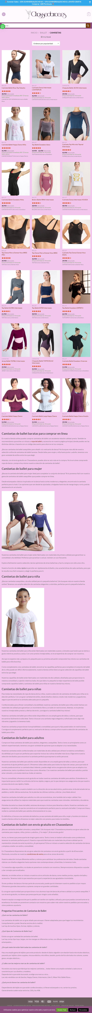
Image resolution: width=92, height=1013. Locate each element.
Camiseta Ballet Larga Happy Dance (44, 416)
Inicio (34, 32)
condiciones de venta (35, 854)
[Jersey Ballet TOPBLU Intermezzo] (16, 340)
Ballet (43, 32)
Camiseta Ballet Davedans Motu (13, 200)
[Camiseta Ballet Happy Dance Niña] (16, 123)
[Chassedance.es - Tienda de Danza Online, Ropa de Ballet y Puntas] (46, 14)
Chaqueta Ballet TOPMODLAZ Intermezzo (42, 362)
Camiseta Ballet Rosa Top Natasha (13, 88)
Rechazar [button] (73, 1010)
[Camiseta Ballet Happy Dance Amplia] (76, 395)
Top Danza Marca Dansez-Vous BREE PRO (14, 254)
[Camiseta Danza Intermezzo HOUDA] (76, 179)
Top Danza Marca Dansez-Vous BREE (44, 253)
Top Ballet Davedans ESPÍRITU (72, 308)
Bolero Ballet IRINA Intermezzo (43, 200)
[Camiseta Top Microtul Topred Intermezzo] (76, 123)
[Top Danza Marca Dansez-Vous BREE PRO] (16, 232)
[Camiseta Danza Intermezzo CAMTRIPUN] (46, 67)
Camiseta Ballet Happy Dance (12, 416)
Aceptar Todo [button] (62, 1010)
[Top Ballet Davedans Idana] (46, 123)
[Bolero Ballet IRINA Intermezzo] (46, 179)
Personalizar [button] (83, 1010)
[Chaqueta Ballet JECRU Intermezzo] (76, 67)
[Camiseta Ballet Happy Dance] (16, 395)
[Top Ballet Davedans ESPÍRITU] (76, 287)
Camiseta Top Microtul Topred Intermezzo (72, 145)
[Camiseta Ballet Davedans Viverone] (76, 340)
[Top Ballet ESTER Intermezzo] (46, 287)
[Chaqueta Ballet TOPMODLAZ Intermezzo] (46, 340)
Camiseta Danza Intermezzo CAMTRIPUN (41, 89)
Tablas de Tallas (67, 1005)
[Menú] (3, 14)
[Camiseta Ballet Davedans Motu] (16, 179)
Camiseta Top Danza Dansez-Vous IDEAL (74, 254)
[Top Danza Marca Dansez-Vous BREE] (46, 232)
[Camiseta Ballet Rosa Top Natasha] (16, 67)
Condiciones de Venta (22, 1005)
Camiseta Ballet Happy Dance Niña (14, 145)
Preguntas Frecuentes (41, 1005)
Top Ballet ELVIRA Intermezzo (12, 308)
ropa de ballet (36, 441)
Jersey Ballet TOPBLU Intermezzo (13, 361)
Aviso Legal (79, 1005)
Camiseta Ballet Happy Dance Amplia (75, 416)
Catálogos (55, 1005)
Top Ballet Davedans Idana (41, 145)
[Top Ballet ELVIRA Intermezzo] (16, 287)
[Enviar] (88, 25)
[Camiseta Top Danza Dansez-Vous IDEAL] (76, 232)
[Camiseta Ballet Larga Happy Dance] (46, 395)
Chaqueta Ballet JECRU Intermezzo (74, 88)
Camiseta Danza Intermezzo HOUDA (75, 200)
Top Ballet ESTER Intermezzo (42, 308)
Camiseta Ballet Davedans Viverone (74, 361)
